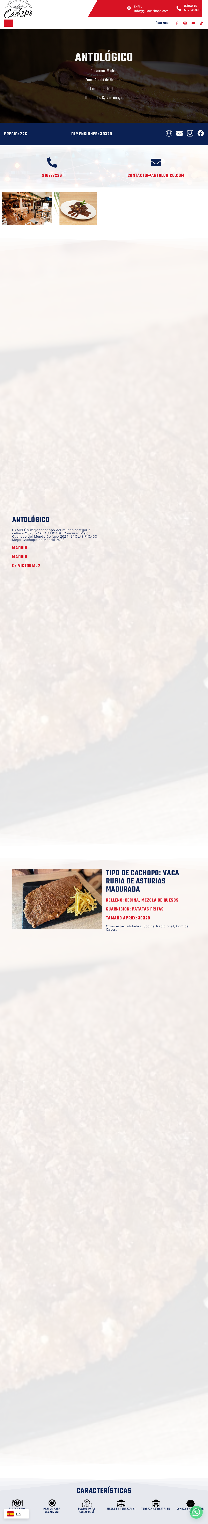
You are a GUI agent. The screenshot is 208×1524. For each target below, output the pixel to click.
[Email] (129, 8)
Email (138, 6)
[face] (177, 23)
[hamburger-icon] (8, 23)
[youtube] (193, 23)
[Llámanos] (179, 8)
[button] (196, 1512)
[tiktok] (201, 23)
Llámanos (190, 6)
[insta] (185, 23)
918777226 (52, 175)
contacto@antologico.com (156, 175)
